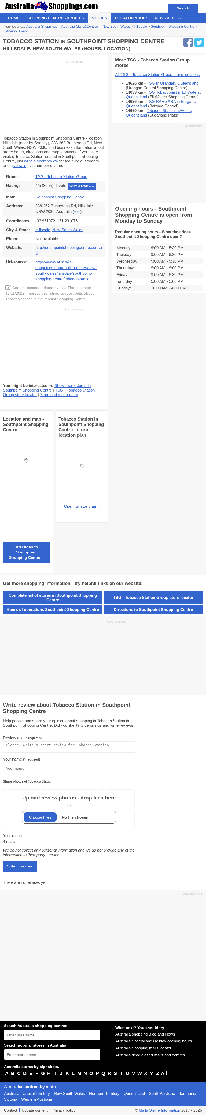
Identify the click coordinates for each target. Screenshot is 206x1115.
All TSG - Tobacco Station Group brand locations (157, 74)
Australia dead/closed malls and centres (150, 1055)
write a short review (41, 161)
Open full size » (82, 506)
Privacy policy (63, 1110)
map (77, 212)
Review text (22, 738)
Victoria (10, 1099)
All (164, 1073)
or (69, 801)
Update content (35, 1110)
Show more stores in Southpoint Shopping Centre (47, 387)
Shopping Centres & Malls (55, 18)
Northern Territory (104, 1093)
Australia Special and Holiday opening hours (153, 1041)
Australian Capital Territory (27, 1093)
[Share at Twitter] (199, 42)
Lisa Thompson (73, 288)
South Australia (162, 1093)
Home (13, 18)
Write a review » (81, 186)
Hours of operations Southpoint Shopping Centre (52, 609)
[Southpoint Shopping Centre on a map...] (26, 482)
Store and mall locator (59, 394)
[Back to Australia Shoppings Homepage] (51, 6)
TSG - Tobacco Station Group (61, 176)
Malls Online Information (159, 1110)
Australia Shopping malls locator (143, 1048)
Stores (99, 18)
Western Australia (36, 1099)
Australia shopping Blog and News (145, 1034)
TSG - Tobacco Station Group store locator (153, 597)
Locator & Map (131, 18)
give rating (19, 165)
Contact (10, 1110)
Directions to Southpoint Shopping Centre (153, 609)
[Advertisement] (43, 97)
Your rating (12, 835)
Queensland (134, 1093)
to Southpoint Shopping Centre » (26, 552)
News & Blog (168, 18)
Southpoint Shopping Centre (59, 197)
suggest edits (71, 293)
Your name (21, 759)
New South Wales (69, 1093)
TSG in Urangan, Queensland (172, 83)
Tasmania (187, 1093)
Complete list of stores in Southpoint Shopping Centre (53, 597)
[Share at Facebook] (188, 42)
